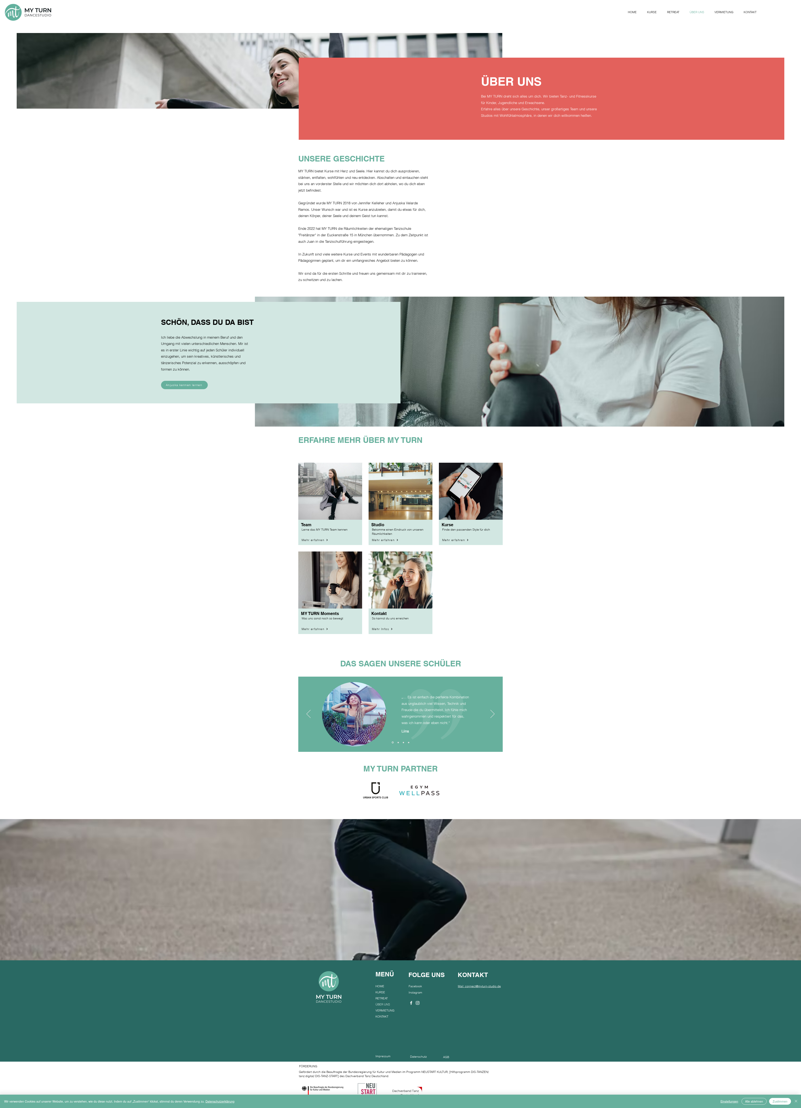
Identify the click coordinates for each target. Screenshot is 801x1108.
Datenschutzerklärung (219, 1101)
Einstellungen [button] (729, 1101)
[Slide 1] (392, 742)
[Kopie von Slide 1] (398, 742)
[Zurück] (308, 714)
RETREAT (381, 998)
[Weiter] (492, 714)
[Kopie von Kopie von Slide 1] (408, 742)
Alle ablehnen (754, 1101)
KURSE (380, 992)
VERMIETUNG (384, 1010)
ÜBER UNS (382, 1004)
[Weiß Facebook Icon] (411, 1002)
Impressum (382, 1056)
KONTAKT (381, 1016)
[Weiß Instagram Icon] (417, 1002)
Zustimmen (780, 1101)
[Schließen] (795, 1101)
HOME (379, 986)
